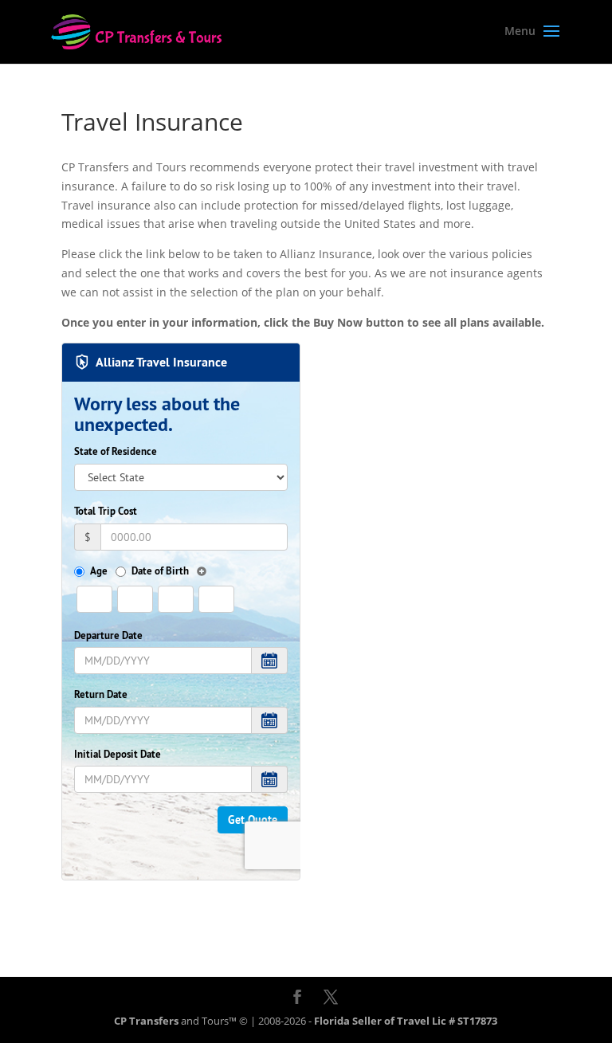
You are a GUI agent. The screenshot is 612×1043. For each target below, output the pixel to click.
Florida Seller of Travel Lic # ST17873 (405, 1021)
